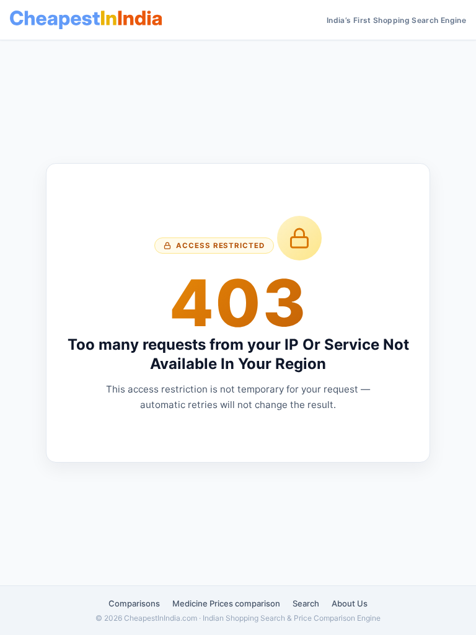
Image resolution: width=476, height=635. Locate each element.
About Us (350, 603)
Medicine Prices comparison (226, 603)
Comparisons (134, 603)
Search (306, 603)
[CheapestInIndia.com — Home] (86, 20)
